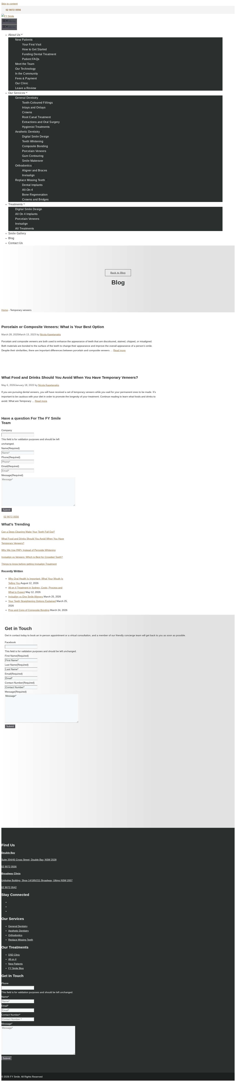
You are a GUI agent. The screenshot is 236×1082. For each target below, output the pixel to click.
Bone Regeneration (35, 194)
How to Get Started (34, 49)
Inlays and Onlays (33, 107)
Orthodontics (23, 165)
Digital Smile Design (35, 136)
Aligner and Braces (34, 170)
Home (4, 310)
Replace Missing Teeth (30, 180)
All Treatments (24, 228)
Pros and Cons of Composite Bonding (28, 610)
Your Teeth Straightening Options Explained (32, 601)
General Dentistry (26, 97)
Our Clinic (21, 83)
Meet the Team (24, 63)
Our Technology (25, 68)
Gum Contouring (33, 155)
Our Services (16, 92)
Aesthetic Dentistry (27, 131)
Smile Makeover (32, 160)
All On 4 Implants (26, 214)
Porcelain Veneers (34, 151)
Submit (6, 509)
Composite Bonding (35, 146)
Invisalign (28, 175)
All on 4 (12, 959)
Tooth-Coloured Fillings (37, 102)
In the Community (26, 73)
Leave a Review (25, 88)
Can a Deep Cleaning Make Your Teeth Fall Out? (28, 531)
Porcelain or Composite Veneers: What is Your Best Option (52, 327)
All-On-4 (27, 189)
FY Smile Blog (16, 968)
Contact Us (15, 243)
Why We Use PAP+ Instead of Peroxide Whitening (28, 550)
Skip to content (9, 3)
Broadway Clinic (11, 873)
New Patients (24, 39)
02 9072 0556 (13, 9)
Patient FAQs (30, 59)
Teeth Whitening (32, 141)
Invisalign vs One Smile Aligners (25, 596)
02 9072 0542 (9, 887)
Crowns (27, 112)
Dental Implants (32, 184)
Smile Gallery (17, 233)
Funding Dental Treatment (39, 54)
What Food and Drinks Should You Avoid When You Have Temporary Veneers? (69, 377)
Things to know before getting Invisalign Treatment (29, 564)
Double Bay (8, 852)
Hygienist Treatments (36, 126)
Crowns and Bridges (35, 199)
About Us (14, 34)
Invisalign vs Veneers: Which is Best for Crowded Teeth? (32, 557)
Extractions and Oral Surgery (41, 122)
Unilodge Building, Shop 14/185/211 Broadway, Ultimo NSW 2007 (37, 880)
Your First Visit (31, 44)
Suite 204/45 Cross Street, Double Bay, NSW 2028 (28, 859)
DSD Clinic (14, 954)
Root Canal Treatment (36, 117)
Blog (11, 238)
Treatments (15, 204)
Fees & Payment (26, 78)
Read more (119, 350)
